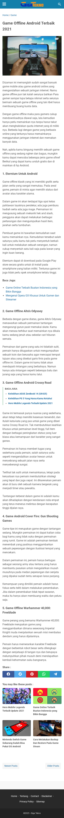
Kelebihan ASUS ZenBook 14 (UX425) (27, 393)
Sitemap (40, 801)
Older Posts (53, 766)
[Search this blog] (60, 4)
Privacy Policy (27, 801)
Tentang (24, 796)
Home (14, 796)
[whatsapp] (44, 674)
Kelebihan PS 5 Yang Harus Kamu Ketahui (30, 398)
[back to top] (57, 810)
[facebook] (8, 674)
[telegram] (56, 674)
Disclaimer (47, 796)
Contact (35, 796)
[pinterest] (32, 674)
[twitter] (20, 674)
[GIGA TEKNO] (32, 4)
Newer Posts (10, 766)
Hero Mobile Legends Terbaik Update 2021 (30, 403)
